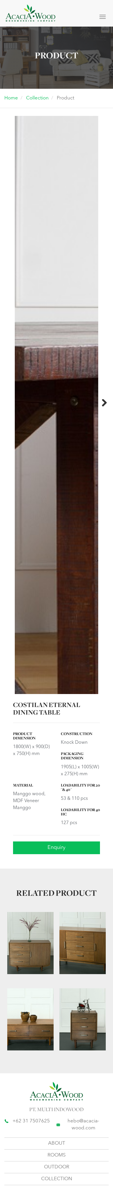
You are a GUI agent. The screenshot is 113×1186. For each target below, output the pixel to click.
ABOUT (56, 1143)
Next (102, 403)
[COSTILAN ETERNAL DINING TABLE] (56, 531)
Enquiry (56, 847)
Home (11, 98)
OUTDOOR (56, 1167)
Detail (24, 953)
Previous (10, 403)
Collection (37, 98)
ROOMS (57, 1155)
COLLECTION (56, 1178)
